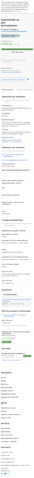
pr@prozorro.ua (5, 471)
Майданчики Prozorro (8, 408)
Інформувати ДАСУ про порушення (13, 79)
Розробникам (5, 428)
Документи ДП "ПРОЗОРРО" (10, 397)
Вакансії (3, 381)
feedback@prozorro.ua (7, 459)
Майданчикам (5, 432)
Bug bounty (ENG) (6, 387)
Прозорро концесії (7, 391)
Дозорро (4, 411)
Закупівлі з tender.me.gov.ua (10, 414)
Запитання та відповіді (9, 441)
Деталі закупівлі (7, 89)
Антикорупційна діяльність (10, 438)
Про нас (3, 377)
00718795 (5, 116)
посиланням (17, 11)
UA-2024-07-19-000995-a (9, 30)
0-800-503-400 (5, 455)
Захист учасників (6, 435)
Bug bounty (4, 384)
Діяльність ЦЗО (6, 418)
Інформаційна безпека (8, 394)
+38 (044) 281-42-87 (7, 452)
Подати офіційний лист (8, 462)
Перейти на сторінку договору (11, 360)
